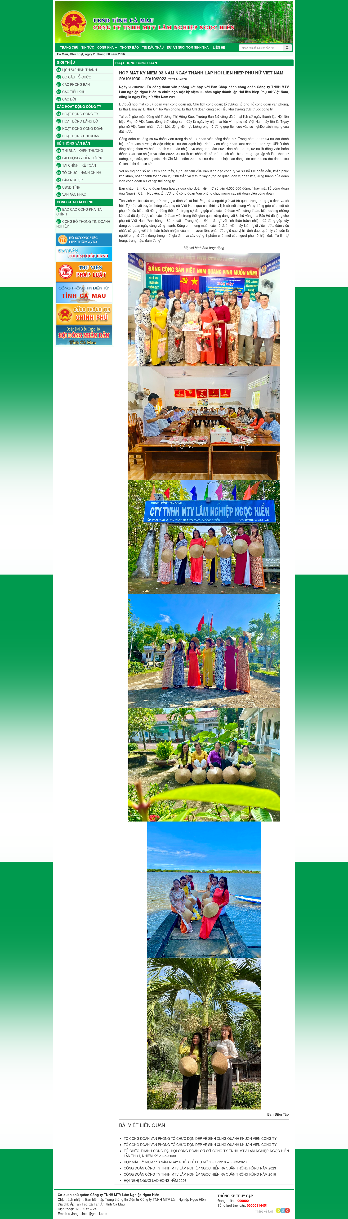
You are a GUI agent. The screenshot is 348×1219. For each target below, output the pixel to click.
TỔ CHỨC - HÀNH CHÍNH (79, 172)
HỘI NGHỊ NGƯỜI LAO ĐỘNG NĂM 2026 (155, 1180)
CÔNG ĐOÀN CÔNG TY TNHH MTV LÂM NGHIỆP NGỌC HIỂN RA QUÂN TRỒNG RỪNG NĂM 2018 (200, 1174)
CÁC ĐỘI (66, 99)
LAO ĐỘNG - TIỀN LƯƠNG (80, 157)
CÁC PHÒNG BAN (73, 84)
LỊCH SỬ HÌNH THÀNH (77, 69)
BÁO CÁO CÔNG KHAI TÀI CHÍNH (79, 211)
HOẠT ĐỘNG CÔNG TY (77, 113)
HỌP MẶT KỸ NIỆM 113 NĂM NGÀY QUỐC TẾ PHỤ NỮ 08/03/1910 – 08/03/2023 (185, 1162)
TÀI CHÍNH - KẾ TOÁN (76, 165)
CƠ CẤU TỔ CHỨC (74, 77)
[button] (107, 47)
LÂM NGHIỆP (70, 180)
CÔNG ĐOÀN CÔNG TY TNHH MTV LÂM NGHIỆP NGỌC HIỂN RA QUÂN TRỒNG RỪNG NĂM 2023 (200, 1168)
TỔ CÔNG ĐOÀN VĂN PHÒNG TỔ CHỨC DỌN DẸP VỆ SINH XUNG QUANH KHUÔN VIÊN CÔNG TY (200, 1138)
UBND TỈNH (68, 187)
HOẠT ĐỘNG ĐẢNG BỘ (77, 121)
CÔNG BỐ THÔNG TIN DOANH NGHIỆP (83, 223)
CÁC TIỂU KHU (71, 91)
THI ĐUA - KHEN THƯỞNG (80, 150)
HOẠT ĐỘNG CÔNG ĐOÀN (80, 128)
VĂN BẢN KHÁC (71, 194)
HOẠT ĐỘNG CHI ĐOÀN (78, 135)
